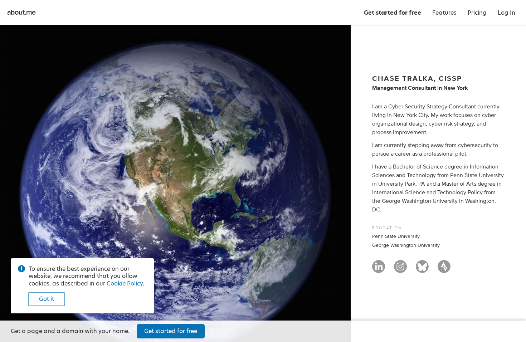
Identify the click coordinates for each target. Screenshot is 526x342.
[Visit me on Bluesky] (422, 269)
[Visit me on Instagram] (400, 269)
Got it (46, 299)
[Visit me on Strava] (444, 269)
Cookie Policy (125, 283)
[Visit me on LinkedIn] (378, 269)
